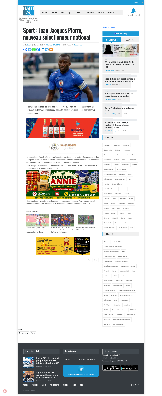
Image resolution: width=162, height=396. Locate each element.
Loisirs (114, 198)
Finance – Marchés (110, 174)
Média (106, 203)
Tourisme (118, 223)
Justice (126, 194)
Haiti (133, 271)
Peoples (106, 208)
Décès (124, 160)
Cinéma (117, 150)
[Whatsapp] (34, 49)
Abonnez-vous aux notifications (81, 359)
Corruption (120, 155)
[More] (51, 49)
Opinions (131, 203)
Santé (112, 70)
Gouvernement (120, 179)
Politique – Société (109, 213)
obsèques (122, 203)
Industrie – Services (110, 189)
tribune (126, 223)
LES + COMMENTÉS (111, 39)
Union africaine (130, 315)
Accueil (44, 12)
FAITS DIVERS (121, 169)
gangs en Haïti (124, 271)
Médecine (123, 198)
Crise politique (122, 256)
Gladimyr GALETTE (53, 45)
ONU (115, 300)
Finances (122, 174)
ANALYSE (117, 145)
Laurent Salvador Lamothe (126, 290)
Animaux (126, 145)
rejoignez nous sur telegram (81, 375)
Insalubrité (119, 281)
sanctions (127, 305)
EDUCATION (108, 261)
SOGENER (133, 310)
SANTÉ (106, 310)
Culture (78, 12)
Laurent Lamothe (109, 290)
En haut (133, 384)
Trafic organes (108, 315)
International (89, 12)
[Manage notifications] (5, 391)
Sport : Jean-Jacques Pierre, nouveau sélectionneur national (56, 33)
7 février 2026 (117, 242)
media (131, 198)
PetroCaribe (124, 300)
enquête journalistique (111, 266)
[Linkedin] (42, 49)
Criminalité (107, 160)
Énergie (134, 164)
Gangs (114, 271)
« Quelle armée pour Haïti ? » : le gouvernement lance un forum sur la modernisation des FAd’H (47, 375)
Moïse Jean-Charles (126, 295)
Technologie (113, 131)
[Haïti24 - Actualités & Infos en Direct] (29, 15)
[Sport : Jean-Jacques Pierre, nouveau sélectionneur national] (61, 77)
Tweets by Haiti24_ (109, 27)
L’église (106, 198)
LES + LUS (130, 39)
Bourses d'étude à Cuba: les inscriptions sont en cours (120, 109)
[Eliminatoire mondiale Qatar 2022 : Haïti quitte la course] (87, 220)
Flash (130, 174)
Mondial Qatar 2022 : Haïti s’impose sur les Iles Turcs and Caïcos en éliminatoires (62, 230)
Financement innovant (128, 266)
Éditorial (101, 12)
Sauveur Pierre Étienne (119, 310)
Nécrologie (107, 300)
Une (131, 228)
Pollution (121, 213)
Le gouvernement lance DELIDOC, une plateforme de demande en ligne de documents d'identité (117, 125)
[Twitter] (30, 49)
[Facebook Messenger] (38, 49)
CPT (123, 251)
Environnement (109, 169)
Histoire (106, 184)
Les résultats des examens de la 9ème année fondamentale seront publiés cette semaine (120, 80)
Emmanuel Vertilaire (121, 261)
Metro (106, 295)
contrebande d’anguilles (111, 251)
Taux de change (122, 34)
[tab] (111, 40)
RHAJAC (107, 305)
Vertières (107, 319)
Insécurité (123, 189)
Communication (109, 155)
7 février (106, 242)
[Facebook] (25, 49)
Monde (113, 203)
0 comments (78, 45)
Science (106, 218)
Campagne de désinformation (113, 247)
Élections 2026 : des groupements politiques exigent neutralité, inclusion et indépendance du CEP (48, 360)
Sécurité (115, 218)
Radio (81, 384)
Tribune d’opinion (109, 228)
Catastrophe (108, 150)
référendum (116, 305)
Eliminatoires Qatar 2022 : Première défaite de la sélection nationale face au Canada (37, 230)
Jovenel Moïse (117, 285)
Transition (119, 315)
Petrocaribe (116, 208)
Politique (53, 12)
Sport (70, 12)
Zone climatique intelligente (121, 319)
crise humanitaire (109, 256)
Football (106, 271)
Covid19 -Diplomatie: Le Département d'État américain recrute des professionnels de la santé (119, 64)
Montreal (113, 295)
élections (107, 324)
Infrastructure (108, 281)
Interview (118, 194)
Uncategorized (122, 228)
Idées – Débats (117, 184)
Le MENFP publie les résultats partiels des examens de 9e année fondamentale (119, 94)
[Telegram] (47, 49)
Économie (107, 164)
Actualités (107, 145)
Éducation (108, 85)
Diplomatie (133, 160)
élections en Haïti (118, 324)
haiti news (107, 276)
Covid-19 (110, 12)
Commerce (126, 150)
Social (62, 12)
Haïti (129, 179)
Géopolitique (108, 179)
